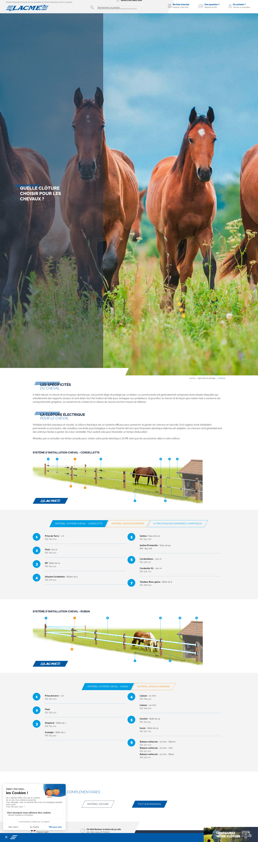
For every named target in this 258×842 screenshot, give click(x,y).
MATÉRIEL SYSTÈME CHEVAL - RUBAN (107, 686)
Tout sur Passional (150, 804)
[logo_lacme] (27, 7)
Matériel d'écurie (98, 804)
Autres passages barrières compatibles (177, 523)
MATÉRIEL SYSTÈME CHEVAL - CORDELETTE (78, 523)
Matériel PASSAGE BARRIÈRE (128, 523)
